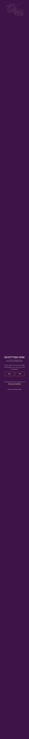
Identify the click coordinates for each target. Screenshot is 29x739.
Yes (9, 374)
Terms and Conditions (14, 384)
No (20, 374)
